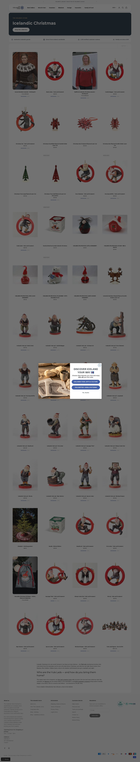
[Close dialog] (99, 365)
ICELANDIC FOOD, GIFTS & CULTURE (86, 381)
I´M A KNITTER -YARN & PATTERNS (86, 387)
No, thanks (85, 392)
